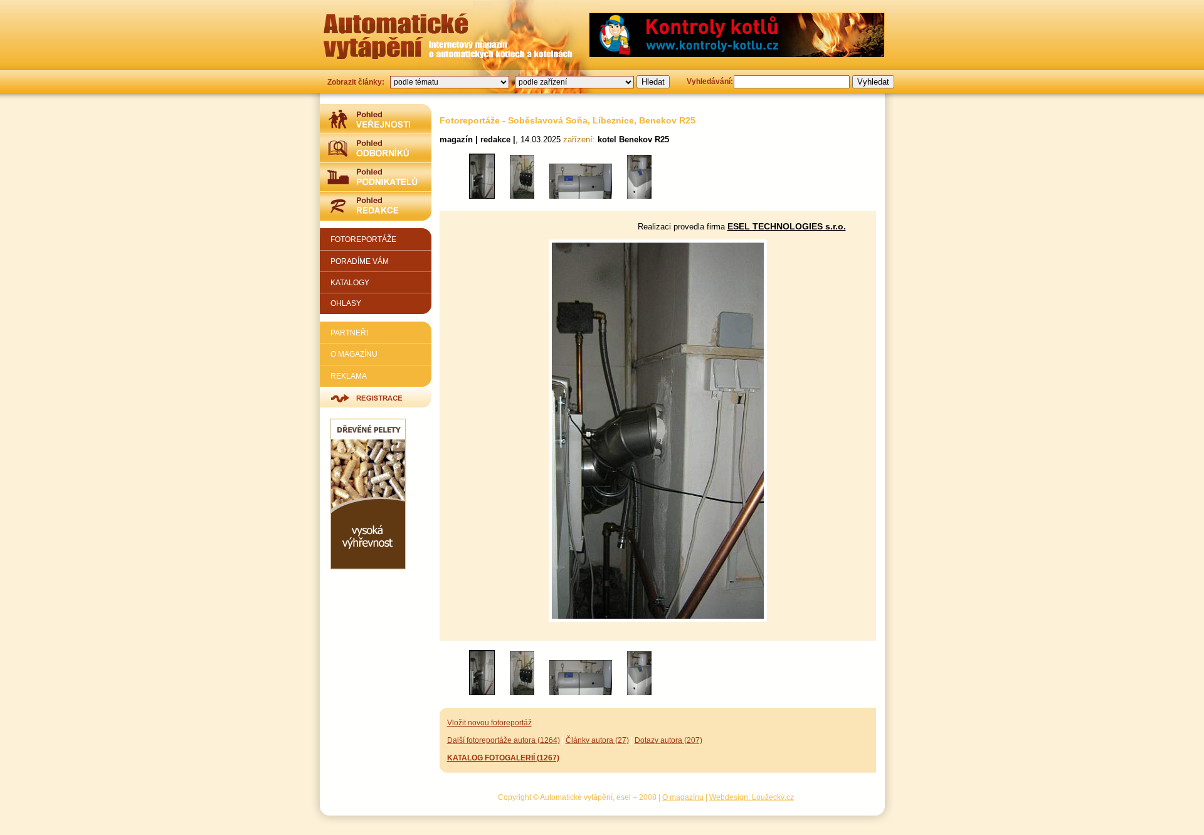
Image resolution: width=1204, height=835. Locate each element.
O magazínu (354, 354)
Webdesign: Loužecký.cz (751, 797)
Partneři (349, 332)
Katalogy (349, 282)
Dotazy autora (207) (668, 740)
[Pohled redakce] (375, 206)
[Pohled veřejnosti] (375, 118)
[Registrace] (375, 397)
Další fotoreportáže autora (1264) (503, 740)
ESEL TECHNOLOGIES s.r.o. (786, 226)
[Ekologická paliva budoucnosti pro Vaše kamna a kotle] (368, 567)
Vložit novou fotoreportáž (489, 722)
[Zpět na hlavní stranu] (395, 36)
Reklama (348, 376)
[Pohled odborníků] (375, 147)
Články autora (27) (597, 740)
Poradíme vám (359, 261)
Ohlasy (345, 303)
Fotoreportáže (363, 239)
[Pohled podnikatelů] (375, 176)
